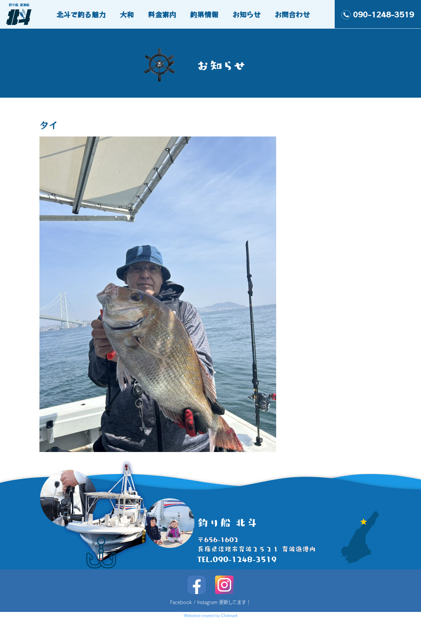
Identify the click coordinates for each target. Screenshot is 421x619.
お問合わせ (292, 14)
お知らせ (246, 14)
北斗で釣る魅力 (81, 14)
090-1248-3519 (383, 14)
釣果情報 (204, 14)
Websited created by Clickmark (211, 615)
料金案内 (162, 14)
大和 (127, 14)
